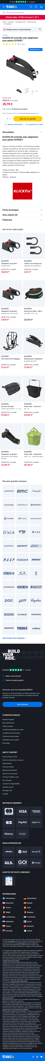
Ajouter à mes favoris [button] (15, 124)
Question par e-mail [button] (35, 124)
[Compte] (36, 6)
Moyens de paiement (10, 770)
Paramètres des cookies (11, 740)
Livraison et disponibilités (11, 784)
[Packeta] (36, 863)
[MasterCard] (9, 811)
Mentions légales (8, 719)
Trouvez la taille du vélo (11, 777)
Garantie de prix (8, 787)
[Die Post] (36, 851)
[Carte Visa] (22, 811)
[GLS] (9, 863)
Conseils (5, 794)
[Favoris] (31, 6)
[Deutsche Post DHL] (9, 851)
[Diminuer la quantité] (5, 118)
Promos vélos (11, 17)
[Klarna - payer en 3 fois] (9, 834)
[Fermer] (40, 29)
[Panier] (41, 6)
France (37, 113)
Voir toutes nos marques (13, 638)
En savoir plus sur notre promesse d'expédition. (22, 1008)
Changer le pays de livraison (11, 960)
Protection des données (11, 736)
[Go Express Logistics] (22, 863)
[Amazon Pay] (36, 822)
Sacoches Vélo (31, 22)
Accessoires (8, 24)
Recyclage (6, 743)
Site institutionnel (8, 723)
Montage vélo (7, 790)
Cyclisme (11, 22)
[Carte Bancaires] (9, 822)
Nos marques (7, 780)
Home (4, 22)
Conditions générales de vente (13, 729)
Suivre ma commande (10, 773)
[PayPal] (22, 822)
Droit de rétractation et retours (13, 760)
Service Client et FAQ (10, 757)
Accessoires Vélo (20, 22)
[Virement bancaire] (22, 834)
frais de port (11, 941)
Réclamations (7, 763)
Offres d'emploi (8, 726)
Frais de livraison (8, 767)
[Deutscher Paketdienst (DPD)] (22, 851)
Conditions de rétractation (11, 733)
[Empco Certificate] (9, 881)
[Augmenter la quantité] (10, 118)
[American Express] (36, 811)
